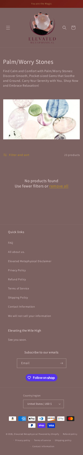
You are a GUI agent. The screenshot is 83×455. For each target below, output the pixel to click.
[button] (8, 27)
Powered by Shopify (48, 434)
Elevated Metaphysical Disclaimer (29, 261)
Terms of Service (18, 288)
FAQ (10, 243)
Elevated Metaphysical (26, 434)
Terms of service (42, 440)
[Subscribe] (61, 363)
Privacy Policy (17, 270)
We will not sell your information (29, 316)
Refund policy (70, 434)
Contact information (43, 446)
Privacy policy (22, 440)
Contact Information (21, 306)
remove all (58, 186)
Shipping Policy (18, 297)
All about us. (16, 252)
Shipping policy (63, 440)
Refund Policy (17, 279)
